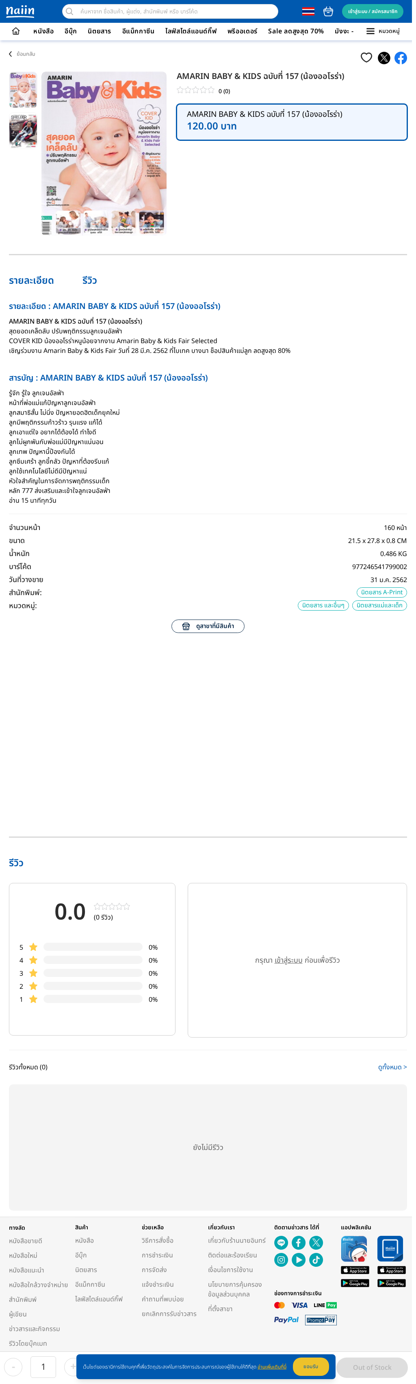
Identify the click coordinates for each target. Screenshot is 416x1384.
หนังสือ (43, 31)
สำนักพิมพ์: (25, 592)
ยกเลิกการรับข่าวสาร (169, 1314)
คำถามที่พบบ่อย (163, 1299)
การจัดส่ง (154, 1270)
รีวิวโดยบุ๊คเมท (28, 1344)
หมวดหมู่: (23, 605)
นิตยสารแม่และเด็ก (380, 605)
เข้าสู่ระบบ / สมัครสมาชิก (372, 11)
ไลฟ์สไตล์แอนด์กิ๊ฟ (191, 31)
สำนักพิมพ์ (23, 1300)
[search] (69, 11)
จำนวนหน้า (24, 527)
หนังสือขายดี (25, 1241)
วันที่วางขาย (26, 579)
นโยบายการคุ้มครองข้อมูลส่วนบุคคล (235, 1289)
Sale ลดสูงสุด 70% (296, 31)
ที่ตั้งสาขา (220, 1309)
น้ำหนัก (19, 553)
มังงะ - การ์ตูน (355, 31)
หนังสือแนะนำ (26, 1270)
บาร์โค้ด (20, 566)
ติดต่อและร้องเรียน (232, 1255)
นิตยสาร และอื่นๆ (323, 605)
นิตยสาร (99, 31)
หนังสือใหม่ (23, 1256)
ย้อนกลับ (26, 54)
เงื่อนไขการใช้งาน (230, 1270)
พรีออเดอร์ (243, 31)
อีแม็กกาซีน (138, 31)
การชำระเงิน (157, 1255)
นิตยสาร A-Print (382, 592)
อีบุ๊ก (71, 31)
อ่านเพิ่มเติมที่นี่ (272, 1367)
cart (328, 11)
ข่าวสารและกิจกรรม (34, 1329)
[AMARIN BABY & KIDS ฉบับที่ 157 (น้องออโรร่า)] (384, 58)
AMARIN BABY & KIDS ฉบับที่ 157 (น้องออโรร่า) (264, 122)
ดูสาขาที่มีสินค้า (215, 626)
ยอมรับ (310, 1366)
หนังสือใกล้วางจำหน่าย (38, 1285)
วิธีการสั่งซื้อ (157, 1241)
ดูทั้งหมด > (392, 1067)
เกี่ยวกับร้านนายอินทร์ (237, 1241)
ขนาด (17, 540)
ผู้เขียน (18, 1314)
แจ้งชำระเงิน (158, 1285)
